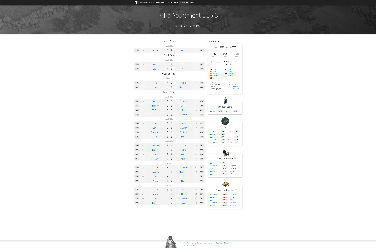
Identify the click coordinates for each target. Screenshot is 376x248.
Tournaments (183, 3)
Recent (169, 3)
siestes (200, 243)
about (186, 245)
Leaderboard (160, 3)
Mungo (189, 243)
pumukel (195, 243)
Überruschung (208, 243)
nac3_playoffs (233, 87)
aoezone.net (232, 84)
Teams (175, 3)
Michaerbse (218, 243)
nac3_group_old (234, 89)
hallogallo (226, 243)
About (192, 3)
